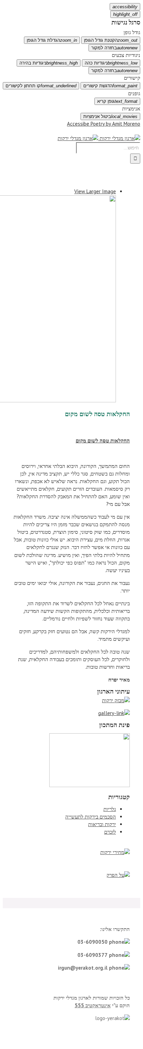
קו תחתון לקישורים (41, 85)
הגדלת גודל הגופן (52, 40)
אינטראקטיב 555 (93, 1005)
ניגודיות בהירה (48, 63)
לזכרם (110, 832)
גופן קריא (117, 101)
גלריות (109, 809)
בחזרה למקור (114, 47)
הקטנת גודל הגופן (110, 40)
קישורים (132, 78)
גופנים (134, 93)
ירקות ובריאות (102, 824)
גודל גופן (132, 32)
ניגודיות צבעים (126, 55)
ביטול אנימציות (110, 116)
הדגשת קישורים (110, 85)
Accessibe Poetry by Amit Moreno (103, 123)
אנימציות (131, 108)
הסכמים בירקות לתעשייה (90, 816)
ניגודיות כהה (111, 63)
